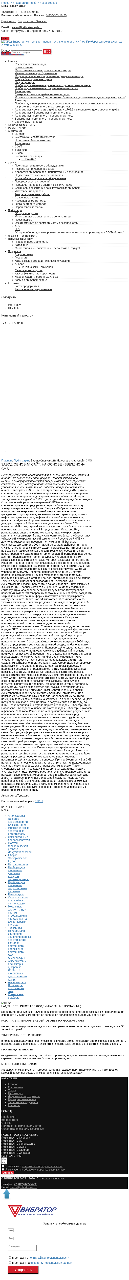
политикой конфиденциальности (42, 1166)
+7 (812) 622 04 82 (27, 11)
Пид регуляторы (18, 864)
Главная (6, 460)
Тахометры (15, 927)
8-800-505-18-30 (56, 15)
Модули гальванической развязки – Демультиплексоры (20, 848)
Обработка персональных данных (22, 1128)
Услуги (12, 1090)
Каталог (13, 1084)
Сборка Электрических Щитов (17, 858)
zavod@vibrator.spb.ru (23, 1187)
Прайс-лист (8, 21)
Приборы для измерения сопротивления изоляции (17, 887)
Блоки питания (17, 824)
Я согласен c (33, 1166)
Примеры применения (22, 1099)
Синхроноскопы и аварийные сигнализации (18, 900)
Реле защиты (16, 894)
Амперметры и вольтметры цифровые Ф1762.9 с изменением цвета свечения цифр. (17, 970)
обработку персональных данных (44, 1169)
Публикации (21, 460)
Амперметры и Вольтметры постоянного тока (17, 987)
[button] (15, 810)
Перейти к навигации (14, 2)
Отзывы (41, 21)
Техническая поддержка (23, 1102)
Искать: (6, 52)
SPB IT (39, 801)
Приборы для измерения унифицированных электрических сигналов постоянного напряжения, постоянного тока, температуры (20, 944)
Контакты (14, 1105)
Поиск (47, 52)
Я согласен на (35, 1169)
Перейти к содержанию (42, 2)
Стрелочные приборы (16, 996)
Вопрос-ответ (27, 21)
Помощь (13, 307)
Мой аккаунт (15, 304)
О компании (15, 1087)
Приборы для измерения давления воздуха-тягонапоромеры (18, 873)
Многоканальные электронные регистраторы (18, 830)
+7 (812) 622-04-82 (12, 323)
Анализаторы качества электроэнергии (18, 818)
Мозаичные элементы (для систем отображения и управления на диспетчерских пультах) (17, 915)
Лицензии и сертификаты (24, 1096)
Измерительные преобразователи (19, 838)
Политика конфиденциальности (21, 1125)
